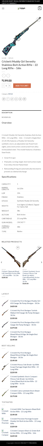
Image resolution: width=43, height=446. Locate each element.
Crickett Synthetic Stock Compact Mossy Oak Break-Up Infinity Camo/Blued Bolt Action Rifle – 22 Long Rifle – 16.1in (31, 276)
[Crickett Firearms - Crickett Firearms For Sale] (22, 8)
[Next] (41, 267)
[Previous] (1, 267)
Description (7, 113)
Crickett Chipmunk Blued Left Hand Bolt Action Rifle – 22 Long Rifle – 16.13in (11, 273)
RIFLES (10, 58)
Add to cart (21, 86)
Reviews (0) (6, 117)
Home (4, 58)
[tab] (21, 112)
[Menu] (3, 8)
